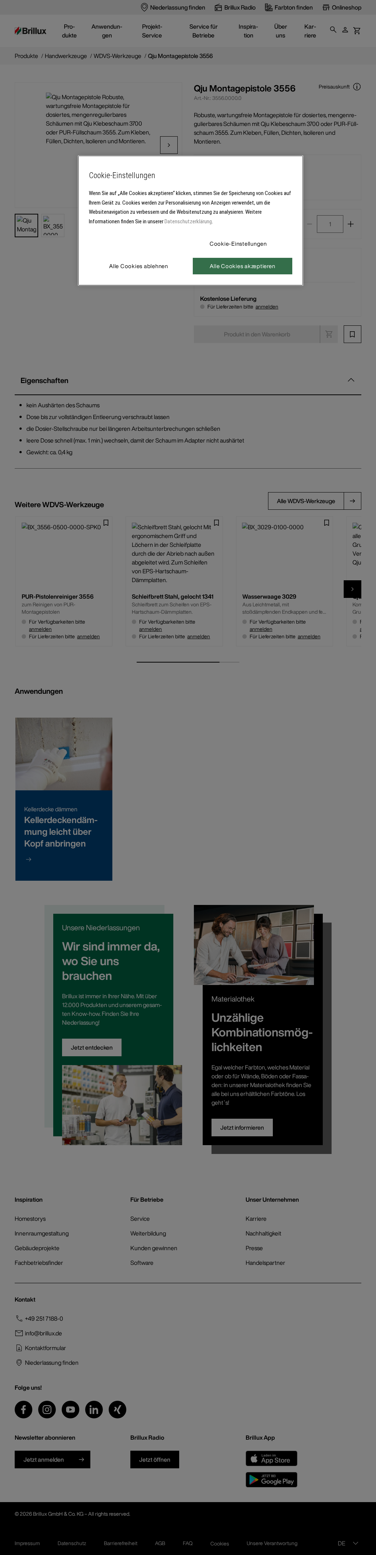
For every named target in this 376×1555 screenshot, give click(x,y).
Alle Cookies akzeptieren (242, 266)
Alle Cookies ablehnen (138, 266)
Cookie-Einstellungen (238, 243)
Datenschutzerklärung (188, 221)
